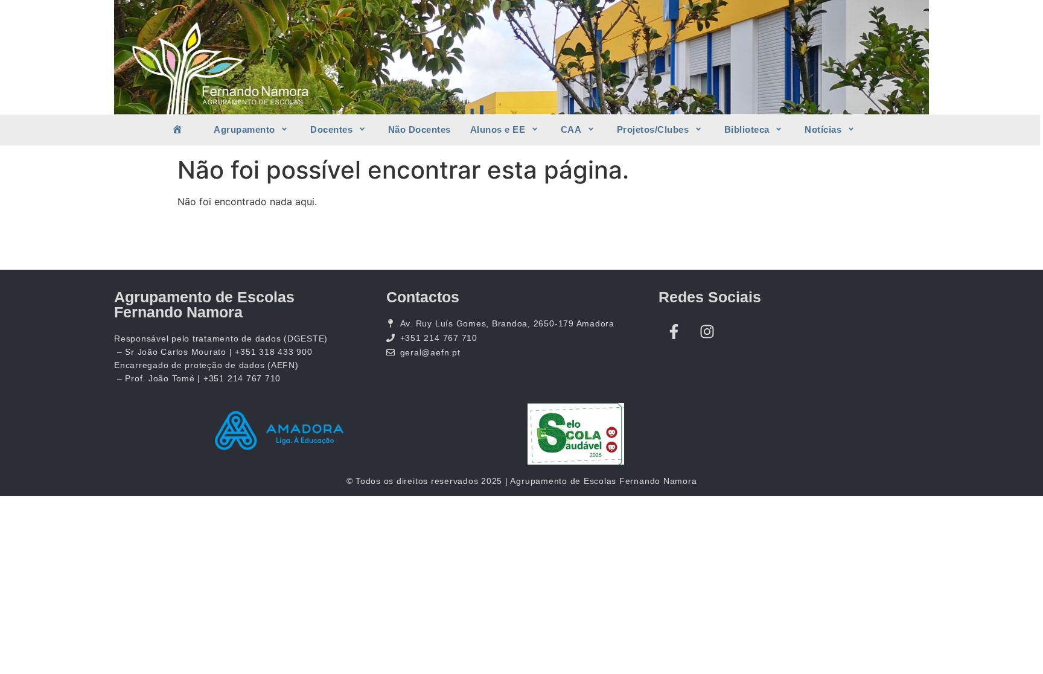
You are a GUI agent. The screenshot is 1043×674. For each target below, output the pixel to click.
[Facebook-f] (674, 332)
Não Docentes (419, 129)
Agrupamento (244, 129)
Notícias (823, 129)
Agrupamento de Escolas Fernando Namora (204, 304)
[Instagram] (707, 332)
